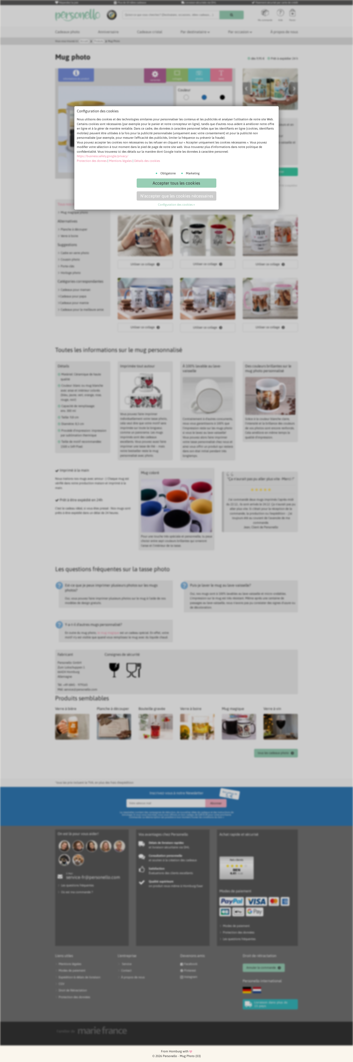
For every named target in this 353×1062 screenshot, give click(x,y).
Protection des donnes (92, 161)
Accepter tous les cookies (176, 183)
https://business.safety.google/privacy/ (102, 156)
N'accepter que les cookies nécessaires (176, 195)
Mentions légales (120, 161)
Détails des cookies (147, 161)
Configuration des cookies (175, 204)
